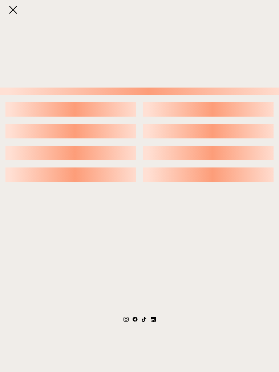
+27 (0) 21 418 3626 (140, 328)
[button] (13, 9)
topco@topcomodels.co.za (139, 335)
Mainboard (220, 349)
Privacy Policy (168, 349)
